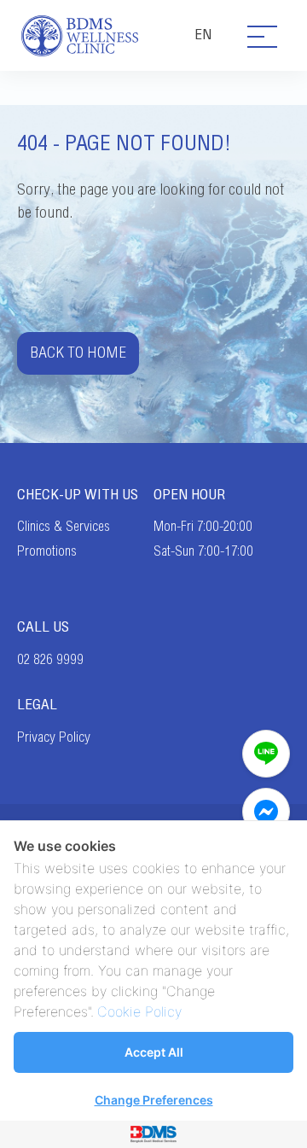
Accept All (154, 1052)
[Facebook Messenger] (266, 812)
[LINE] (266, 754)
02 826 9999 (50, 660)
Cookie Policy (139, 1011)
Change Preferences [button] (154, 1100)
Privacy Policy (53, 737)
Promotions (47, 551)
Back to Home (78, 353)
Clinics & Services (63, 527)
